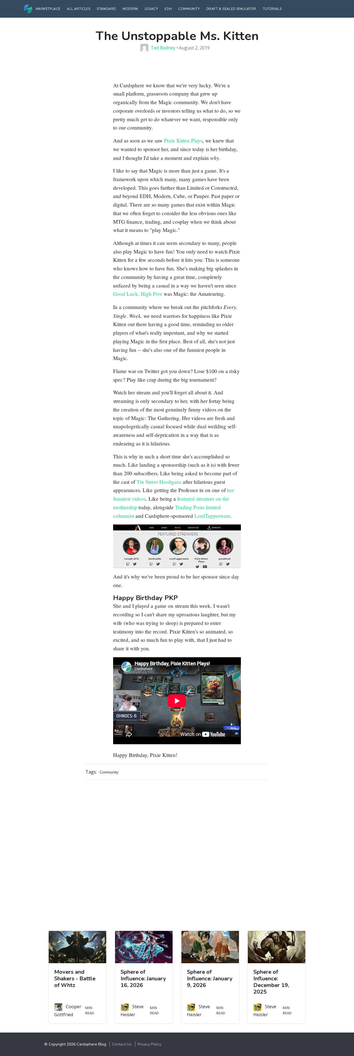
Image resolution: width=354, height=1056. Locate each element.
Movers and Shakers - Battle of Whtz (74, 978)
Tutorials (272, 9)
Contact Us (122, 1044)
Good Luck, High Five (137, 293)
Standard (106, 9)
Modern (130, 9)
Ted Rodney (163, 48)
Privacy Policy (149, 1044)
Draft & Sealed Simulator (231, 9)
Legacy (151, 9)
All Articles (78, 9)
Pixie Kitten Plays (183, 140)
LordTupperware (212, 515)
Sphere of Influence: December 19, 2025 (271, 982)
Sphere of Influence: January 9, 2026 (210, 978)
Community (189, 9)
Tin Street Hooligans (159, 481)
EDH (168, 9)
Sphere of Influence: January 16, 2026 (143, 978)
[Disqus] (177, 853)
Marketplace (48, 9)
